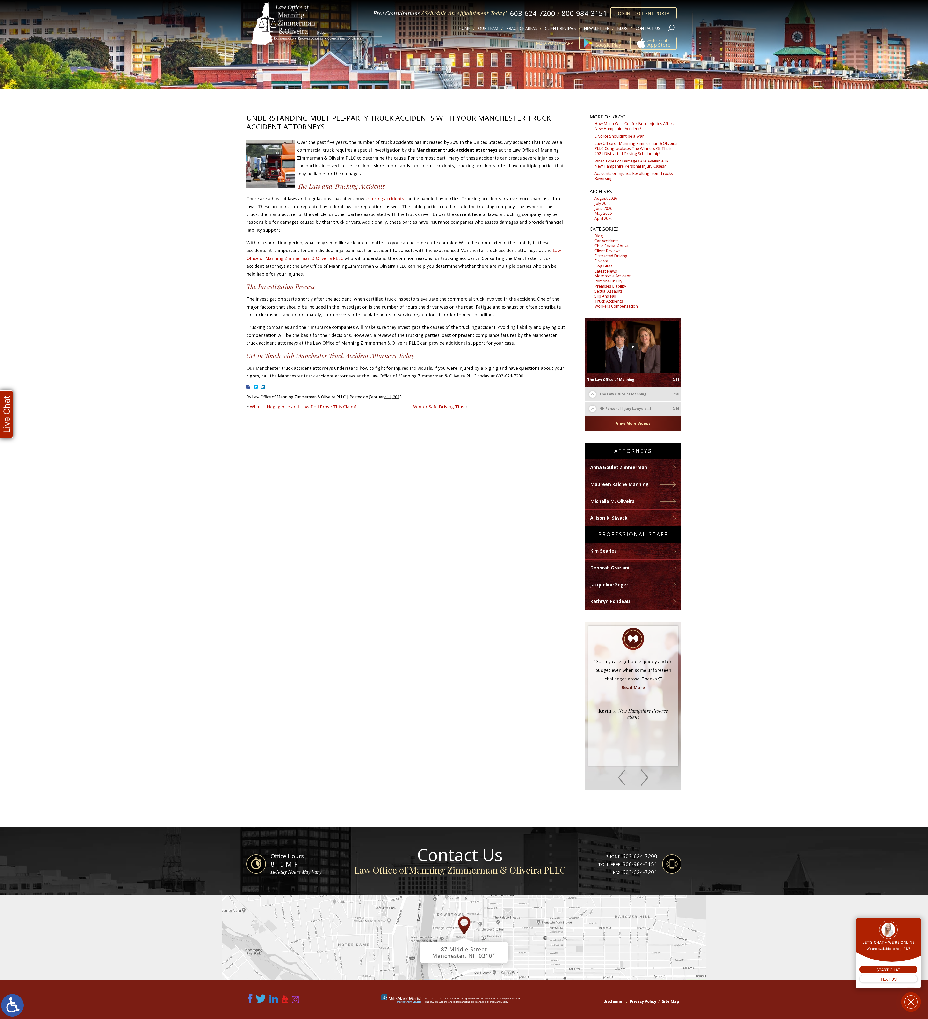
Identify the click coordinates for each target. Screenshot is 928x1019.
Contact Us (648, 28)
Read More (633, 731)
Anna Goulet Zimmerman (618, 467)
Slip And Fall (605, 296)
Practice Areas (521, 28)
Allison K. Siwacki (609, 518)
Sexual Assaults (608, 291)
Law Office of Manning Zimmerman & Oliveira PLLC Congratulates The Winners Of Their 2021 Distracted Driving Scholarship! (635, 148)
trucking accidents (384, 198)
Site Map (670, 1001)
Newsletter (596, 28)
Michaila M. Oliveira (612, 501)
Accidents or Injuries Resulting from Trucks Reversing (633, 176)
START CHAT (888, 969)
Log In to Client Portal (644, 13)
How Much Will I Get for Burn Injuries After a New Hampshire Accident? (634, 126)
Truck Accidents (608, 301)
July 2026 (602, 203)
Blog (622, 28)
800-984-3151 (584, 13)
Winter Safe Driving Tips (438, 407)
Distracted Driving (610, 255)
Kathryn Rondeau (610, 601)
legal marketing (461, 1001)
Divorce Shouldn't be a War (619, 136)
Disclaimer (613, 1001)
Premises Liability (610, 286)
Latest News (605, 271)
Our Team (488, 28)
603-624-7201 (640, 872)
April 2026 (603, 218)
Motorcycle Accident (612, 276)
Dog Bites (603, 266)
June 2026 (603, 208)
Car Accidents (606, 241)
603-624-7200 (532, 13)
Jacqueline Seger (609, 585)
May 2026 (603, 213)
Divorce (601, 261)
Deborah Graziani (609, 568)
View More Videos (633, 423)
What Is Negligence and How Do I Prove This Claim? (303, 407)
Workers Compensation (616, 306)
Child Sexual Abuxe (611, 246)
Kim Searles (603, 551)
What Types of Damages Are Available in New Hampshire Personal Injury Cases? (631, 163)
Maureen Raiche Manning (619, 484)
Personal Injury (608, 281)
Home (464, 28)
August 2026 (605, 198)
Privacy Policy (643, 1001)
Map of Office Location (464, 937)
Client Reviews (560, 28)
